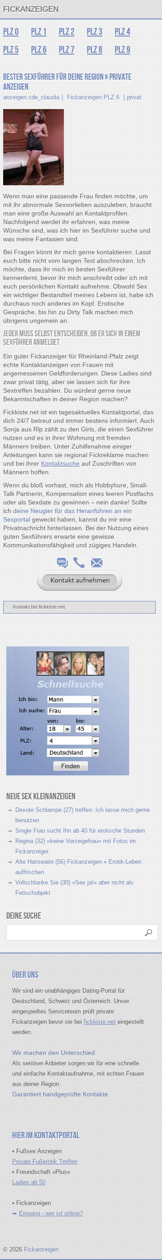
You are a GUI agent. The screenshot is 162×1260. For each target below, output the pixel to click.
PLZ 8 (94, 49)
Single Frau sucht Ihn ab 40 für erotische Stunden (80, 830)
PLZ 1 (38, 31)
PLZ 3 (94, 31)
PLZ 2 (66, 31)
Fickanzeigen (30, 9)
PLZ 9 (122, 49)
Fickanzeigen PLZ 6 (93, 97)
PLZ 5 (10, 49)
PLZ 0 (10, 31)
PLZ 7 (66, 49)
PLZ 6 (38, 49)
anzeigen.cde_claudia (31, 97)
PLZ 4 (122, 31)
